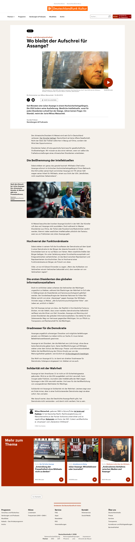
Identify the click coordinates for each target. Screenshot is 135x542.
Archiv (62, 16)
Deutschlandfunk (59, 3)
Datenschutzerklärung (52, 536)
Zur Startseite (37, 497)
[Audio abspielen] (108, 82)
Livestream (32, 512)
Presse (110, 515)
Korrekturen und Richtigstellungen (120, 524)
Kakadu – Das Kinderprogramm (12, 521)
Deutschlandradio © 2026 (67, 534)
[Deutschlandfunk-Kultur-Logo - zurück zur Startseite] (67, 8)
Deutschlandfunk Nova (74, 3)
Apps (56, 515)
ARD (52, 539)
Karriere (111, 518)
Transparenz (112, 521)
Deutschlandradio (114, 512)
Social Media (86, 515)
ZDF (58, 539)
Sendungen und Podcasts (10, 515)
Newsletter (58, 518)
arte (73, 539)
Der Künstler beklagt (48, 138)
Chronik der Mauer (84, 539)
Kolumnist (50, 419)
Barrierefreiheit (113, 527)
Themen (10, 16)
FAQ (56, 512)
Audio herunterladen (50, 100)
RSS (56, 521)
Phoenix (66, 539)
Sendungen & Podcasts (37, 16)
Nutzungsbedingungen (71, 536)
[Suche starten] (109, 16)
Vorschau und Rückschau (10, 512)
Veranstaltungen (60, 524)
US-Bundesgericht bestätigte (76, 354)
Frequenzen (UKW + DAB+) (37, 515)
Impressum (87, 536)
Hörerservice (86, 512)
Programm (22, 16)
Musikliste (52, 16)
